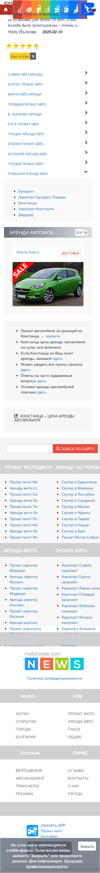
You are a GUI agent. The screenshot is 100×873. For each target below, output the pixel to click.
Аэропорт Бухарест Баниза (42, 197)
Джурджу (26, 214)
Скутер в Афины (76, 512)
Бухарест (26, 191)
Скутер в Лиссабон (78, 494)
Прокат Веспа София (80, 537)
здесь (58, 358)
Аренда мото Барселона (31, 500)
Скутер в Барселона (79, 481)
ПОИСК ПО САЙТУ (77, 448)
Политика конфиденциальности (54, 678)
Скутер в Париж (75, 518)
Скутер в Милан (75, 506)
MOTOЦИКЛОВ (29, 770)
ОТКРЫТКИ (26, 721)
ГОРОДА (23, 729)
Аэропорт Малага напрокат (77, 619)
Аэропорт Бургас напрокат (76, 579)
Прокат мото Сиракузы (29, 494)
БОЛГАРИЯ (25, 736)
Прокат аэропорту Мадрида (25, 590)
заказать (53, 335)
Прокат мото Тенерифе (30, 506)
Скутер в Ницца (75, 524)
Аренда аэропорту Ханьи (32, 622)
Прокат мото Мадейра (29, 524)
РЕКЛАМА (24, 793)
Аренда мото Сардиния (30, 488)
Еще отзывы (20, 56)
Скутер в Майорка (77, 488)
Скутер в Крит (74, 530)
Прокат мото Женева (28, 537)
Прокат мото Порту (26, 518)
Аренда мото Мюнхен (29, 530)
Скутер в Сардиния (78, 500)
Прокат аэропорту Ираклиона (25, 631)
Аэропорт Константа (36, 208)
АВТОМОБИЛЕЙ (30, 778)
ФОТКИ (22, 713)
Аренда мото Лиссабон (30, 512)
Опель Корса (28, 251)
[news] (54, 659)
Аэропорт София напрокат (76, 567)
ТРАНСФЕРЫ (27, 785)
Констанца (27, 202)
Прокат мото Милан (27, 481)
